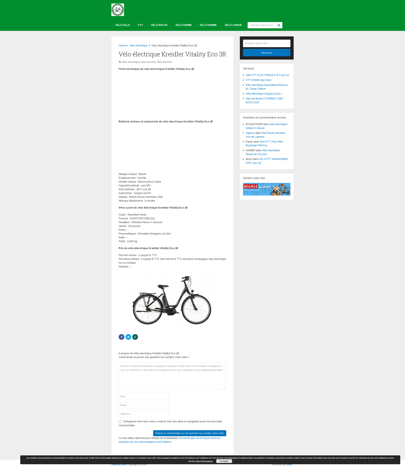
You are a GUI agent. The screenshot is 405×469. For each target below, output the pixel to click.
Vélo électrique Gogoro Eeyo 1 (264, 93)
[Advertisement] (172, 96)
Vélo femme (183, 25)
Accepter (224, 461)
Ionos (289, 464)
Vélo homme (208, 25)
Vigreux (250, 132)
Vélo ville (122, 25)
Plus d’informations (204, 461)
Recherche (279, 25)
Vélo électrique (131, 61)
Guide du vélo (118, 464)
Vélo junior (233, 25)
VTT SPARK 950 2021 (258, 80)
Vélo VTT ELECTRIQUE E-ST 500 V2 (267, 75)
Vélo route (159, 25)
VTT (140, 25)
